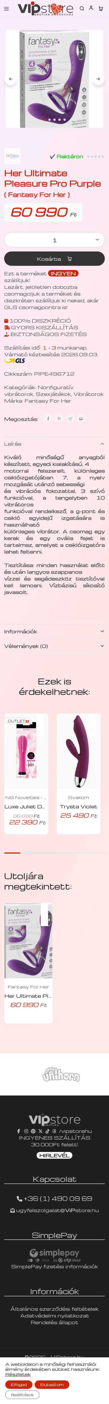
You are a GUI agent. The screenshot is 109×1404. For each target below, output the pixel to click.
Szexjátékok (53, 394)
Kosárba (49, 258)
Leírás (12, 443)
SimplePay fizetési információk (54, 1266)
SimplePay (54, 1235)
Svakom (78, 797)
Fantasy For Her (48, 400)
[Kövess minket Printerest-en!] (33, 1131)
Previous (10, 79)
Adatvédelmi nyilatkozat (54, 1315)
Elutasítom (52, 1384)
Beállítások (22, 1394)
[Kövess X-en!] (40, 1131)
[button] (43, 721)
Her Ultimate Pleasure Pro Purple (51, 995)
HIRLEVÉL (54, 1155)
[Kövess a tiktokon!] (47, 1131)
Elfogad (19, 1384)
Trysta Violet (78, 806)
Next (98, 79)
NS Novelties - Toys (26, 797)
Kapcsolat (55, 1178)
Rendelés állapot (54, 1322)
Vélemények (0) (26, 646)
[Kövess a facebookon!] (19, 1131)
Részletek (18, 1374)
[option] (54, 1074)
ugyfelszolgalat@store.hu (57, 1210)
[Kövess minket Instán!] (26, 1131)
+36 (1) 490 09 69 (58, 1198)
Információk (20, 631)
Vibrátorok (89, 394)
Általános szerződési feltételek (54, 1308)
